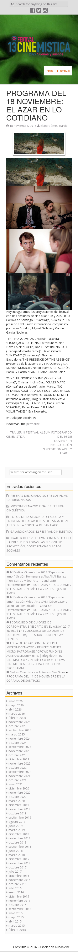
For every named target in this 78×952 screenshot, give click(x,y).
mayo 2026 (16, 705)
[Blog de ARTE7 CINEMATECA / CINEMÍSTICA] (39, 40)
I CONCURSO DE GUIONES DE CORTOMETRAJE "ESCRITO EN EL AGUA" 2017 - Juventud (39, 626)
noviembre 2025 (19, 722)
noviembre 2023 (19, 751)
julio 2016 (15, 888)
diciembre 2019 (19, 805)
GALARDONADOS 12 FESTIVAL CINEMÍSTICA (41, 531)
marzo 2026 (17, 714)
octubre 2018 (17, 842)
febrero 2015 (17, 930)
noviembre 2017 (19, 863)
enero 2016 (16, 892)
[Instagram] (45, 11)
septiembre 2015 (20, 909)
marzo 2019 (17, 830)
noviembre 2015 (19, 901)
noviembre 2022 (19, 763)
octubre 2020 (17, 797)
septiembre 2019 (20, 817)
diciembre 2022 (19, 759)
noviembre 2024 (19, 738)
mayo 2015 (16, 917)
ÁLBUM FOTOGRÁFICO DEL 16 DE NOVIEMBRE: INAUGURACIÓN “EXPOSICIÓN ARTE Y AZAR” (56, 442)
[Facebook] (33, 11)
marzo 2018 (17, 855)
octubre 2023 (17, 755)
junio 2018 (16, 851)
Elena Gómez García (54, 126)
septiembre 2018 (20, 847)
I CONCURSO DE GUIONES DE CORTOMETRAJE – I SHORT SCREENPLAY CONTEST (35, 635)
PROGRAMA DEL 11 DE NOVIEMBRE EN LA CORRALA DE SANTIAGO (35, 678)
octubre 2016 (17, 884)
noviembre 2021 (19, 776)
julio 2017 (15, 871)
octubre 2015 (17, 905)
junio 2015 (16, 913)
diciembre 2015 (19, 896)
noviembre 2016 (19, 880)
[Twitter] (39, 11)
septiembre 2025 (20, 730)
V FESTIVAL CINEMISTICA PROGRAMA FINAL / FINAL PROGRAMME (36, 664)
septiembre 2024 (20, 747)
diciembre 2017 (19, 859)
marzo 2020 (17, 801)
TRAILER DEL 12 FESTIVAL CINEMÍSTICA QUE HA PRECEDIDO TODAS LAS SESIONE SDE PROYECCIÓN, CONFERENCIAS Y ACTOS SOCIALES (39, 544)
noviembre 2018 (19, 838)
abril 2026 (15, 709)
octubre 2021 (17, 780)
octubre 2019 (17, 813)
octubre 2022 (17, 768)
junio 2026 (16, 701)
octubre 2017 (17, 867)
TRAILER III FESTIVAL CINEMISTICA (22, 434)
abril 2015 (15, 921)
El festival (63, 71)
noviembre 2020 (19, 792)
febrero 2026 (17, 718)
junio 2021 (16, 784)
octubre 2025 (17, 726)
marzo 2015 (17, 925)
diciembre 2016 (19, 876)
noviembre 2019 (19, 809)
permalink (33, 424)
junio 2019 (16, 826)
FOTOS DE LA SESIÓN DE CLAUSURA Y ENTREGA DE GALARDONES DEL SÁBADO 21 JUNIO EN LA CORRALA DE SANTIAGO (37, 521)
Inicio (49, 71)
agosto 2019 (17, 822)
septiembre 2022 (20, 772)
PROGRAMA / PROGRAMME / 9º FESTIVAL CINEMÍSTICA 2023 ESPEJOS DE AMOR (38, 589)
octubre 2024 (17, 743)
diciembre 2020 (19, 788)
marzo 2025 (17, 734)
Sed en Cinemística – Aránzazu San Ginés (37, 672)
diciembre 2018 (19, 834)
